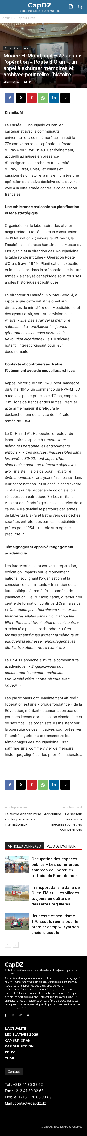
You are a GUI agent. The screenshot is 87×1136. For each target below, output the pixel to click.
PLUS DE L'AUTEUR (61, 846)
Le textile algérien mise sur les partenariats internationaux (23, 819)
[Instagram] (12, 1015)
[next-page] (16, 945)
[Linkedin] (54, 98)
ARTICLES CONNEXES (24, 846)
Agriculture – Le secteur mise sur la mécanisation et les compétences (63, 822)
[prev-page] (8, 945)
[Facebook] (9, 98)
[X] (21, 98)
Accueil (7, 18)
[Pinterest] (32, 98)
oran (26, 48)
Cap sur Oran (26, 18)
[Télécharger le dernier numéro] (67, 6)
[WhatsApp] (43, 98)
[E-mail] (65, 98)
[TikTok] (20, 1015)
